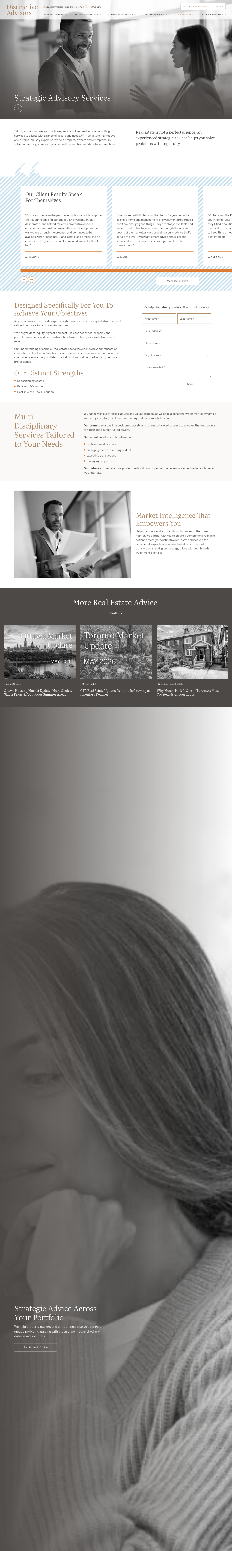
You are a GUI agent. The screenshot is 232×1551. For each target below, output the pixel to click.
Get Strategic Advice (36, 1347)
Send (190, 383)
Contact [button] (219, 6)
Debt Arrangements (153, 14)
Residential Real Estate (86, 14)
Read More (116, 613)
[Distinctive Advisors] (22, 9)
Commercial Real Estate (120, 14)
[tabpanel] (40, 661)
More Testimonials (177, 280)
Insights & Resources (212, 14)
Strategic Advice (182, 14)
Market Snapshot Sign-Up (196, 6)
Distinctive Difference (53, 14)
